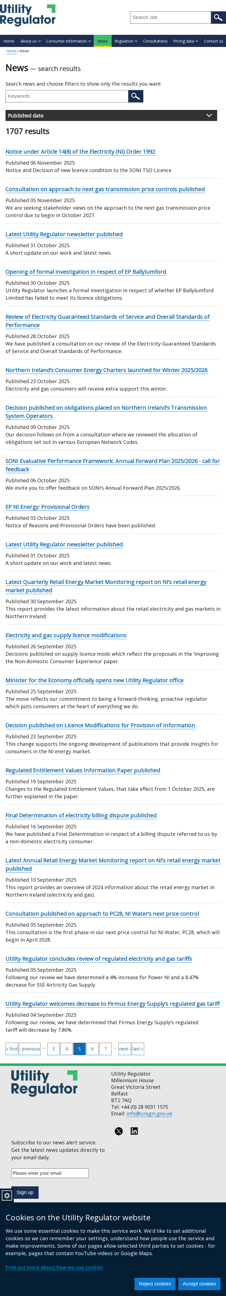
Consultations (155, 41)
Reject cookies (155, 1284)
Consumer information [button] (66, 41)
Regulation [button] (123, 41)
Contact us (213, 41)
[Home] (27, 15)
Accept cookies (199, 1284)
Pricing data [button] (183, 41)
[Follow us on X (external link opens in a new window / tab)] (119, 1131)
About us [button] (29, 41)
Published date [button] (26, 115)
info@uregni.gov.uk (149, 1113)
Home (8, 41)
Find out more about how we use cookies (54, 1267)
